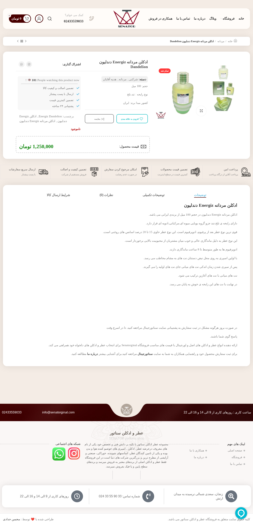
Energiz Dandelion (50, 116)
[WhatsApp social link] (22, 64)
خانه (229, 41)
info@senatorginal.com (58, 412)
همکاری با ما (197, 450)
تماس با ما (236, 463)
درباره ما (199, 457)
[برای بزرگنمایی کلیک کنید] (201, 111)
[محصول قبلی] (26, 41)
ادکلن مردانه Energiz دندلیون (37, 121)
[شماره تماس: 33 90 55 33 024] (148, 496)
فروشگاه (237, 457)
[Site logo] (126, 18)
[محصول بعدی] (18, 41)
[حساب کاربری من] (39, 19)
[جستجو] (49, 19)
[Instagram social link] (29, 64)
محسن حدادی (11, 519)
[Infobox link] (79, 18)
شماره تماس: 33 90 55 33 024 (119, 496)
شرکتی (133, 79)
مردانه (220, 41)
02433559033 (12, 412)
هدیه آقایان (109, 79)
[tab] (200, 195)
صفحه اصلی (235, 450)
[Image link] (74, 453)
